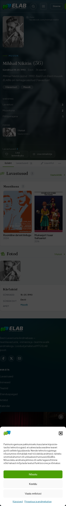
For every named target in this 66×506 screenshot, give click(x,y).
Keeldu (33, 483)
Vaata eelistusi (33, 493)
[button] (60, 433)
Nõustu (33, 474)
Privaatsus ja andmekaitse (38, 501)
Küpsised (18, 501)
